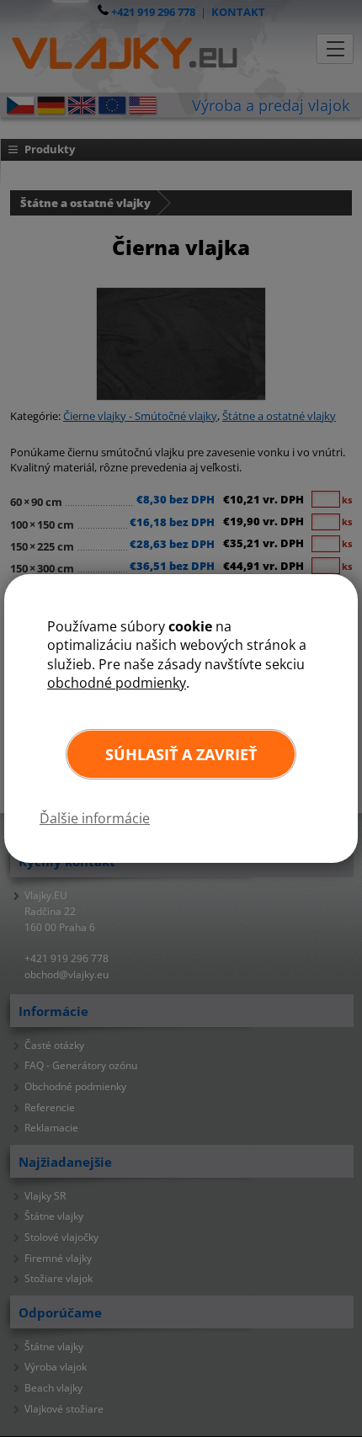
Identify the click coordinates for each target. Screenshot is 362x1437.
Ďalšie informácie (95, 818)
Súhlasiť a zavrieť (181, 754)
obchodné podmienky (116, 682)
